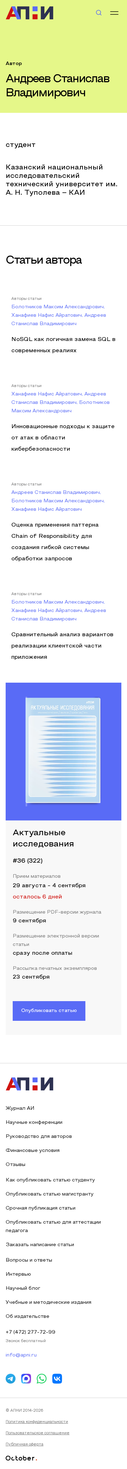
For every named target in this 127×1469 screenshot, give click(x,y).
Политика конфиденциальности (37, 1422)
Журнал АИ (20, 1108)
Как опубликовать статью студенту (50, 1180)
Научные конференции (34, 1122)
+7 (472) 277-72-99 (30, 1332)
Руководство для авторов (39, 1136)
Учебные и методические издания (48, 1302)
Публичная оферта (24, 1444)
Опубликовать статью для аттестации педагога (53, 1226)
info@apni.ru (21, 1355)
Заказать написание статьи (40, 1245)
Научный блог (23, 1288)
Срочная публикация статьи (40, 1208)
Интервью (18, 1274)
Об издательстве (27, 1316)
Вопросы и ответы (29, 1260)
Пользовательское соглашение (37, 1433)
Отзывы (15, 1164)
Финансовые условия (33, 1150)
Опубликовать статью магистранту (49, 1194)
